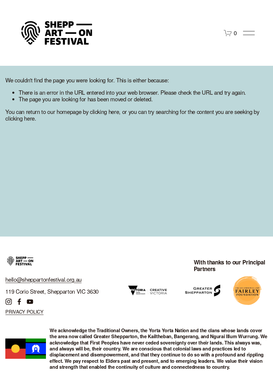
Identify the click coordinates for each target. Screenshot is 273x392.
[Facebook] (19, 301)
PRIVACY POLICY (24, 311)
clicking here (104, 112)
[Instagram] (8, 301)
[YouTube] (30, 301)
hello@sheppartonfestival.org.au (43, 279)
